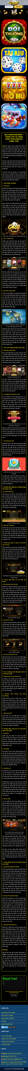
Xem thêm (14, 995)
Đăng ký (18, 6)
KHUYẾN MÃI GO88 (7, 1024)
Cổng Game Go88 (19, 1069)
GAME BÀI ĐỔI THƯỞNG (8, 1012)
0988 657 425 (9, 1056)
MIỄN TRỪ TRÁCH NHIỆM (9, 1039)
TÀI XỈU (4, 1021)
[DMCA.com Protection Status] (8, 1027)
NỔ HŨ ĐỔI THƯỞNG (7, 1015)
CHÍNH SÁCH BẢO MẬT (8, 1041)
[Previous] (2, 988)
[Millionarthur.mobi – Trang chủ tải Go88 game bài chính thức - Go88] (14, 2)
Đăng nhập (9, 6)
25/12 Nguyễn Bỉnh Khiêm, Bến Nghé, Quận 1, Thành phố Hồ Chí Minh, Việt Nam (14, 1063)
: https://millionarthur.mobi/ (11, 1053)
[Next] (26, 988)
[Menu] (25, 2)
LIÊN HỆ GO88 (6, 1044)
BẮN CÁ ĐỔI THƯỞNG (8, 1018)
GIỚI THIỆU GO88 (6, 1036)
